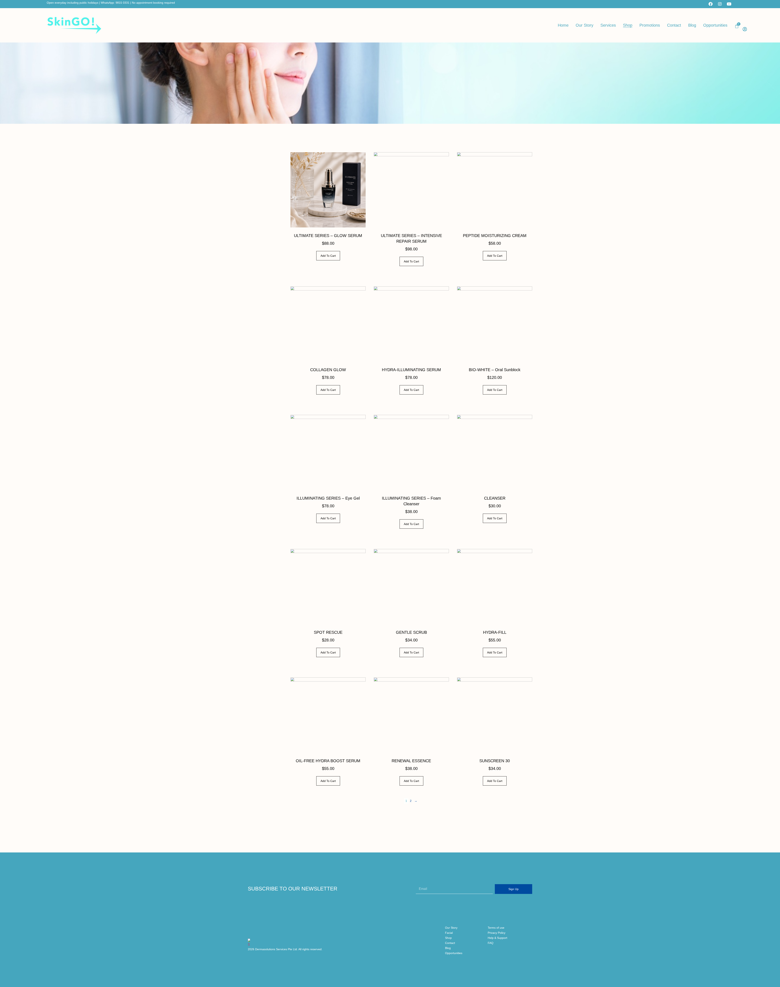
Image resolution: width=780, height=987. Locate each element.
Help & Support (497, 937)
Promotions (649, 25)
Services (608, 25)
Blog (692, 25)
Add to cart (328, 255)
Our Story (584, 25)
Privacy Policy (496, 932)
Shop (627, 25)
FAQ (490, 943)
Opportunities (715, 25)
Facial (449, 932)
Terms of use (496, 927)
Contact (674, 25)
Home (563, 25)
